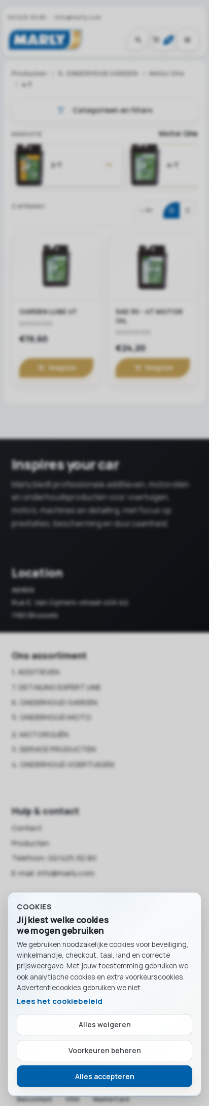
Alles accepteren (104, 1076)
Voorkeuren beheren (104, 1050)
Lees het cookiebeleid (59, 1001)
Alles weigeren (105, 1024)
